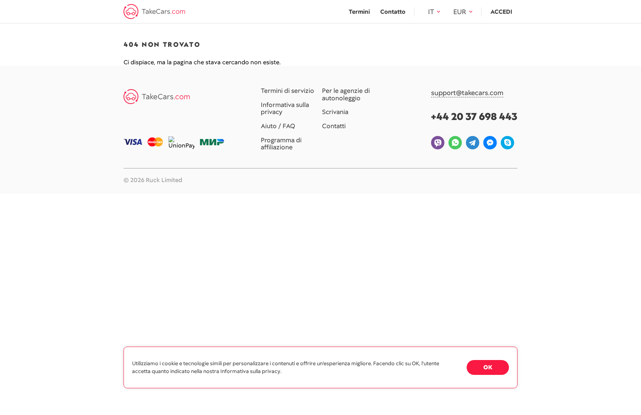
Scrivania (335, 112)
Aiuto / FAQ (278, 126)
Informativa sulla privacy (285, 108)
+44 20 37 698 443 (474, 116)
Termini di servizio (287, 91)
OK (487, 367)
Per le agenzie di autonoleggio (346, 94)
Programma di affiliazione (281, 144)
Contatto (392, 12)
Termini (359, 12)
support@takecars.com (467, 93)
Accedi (501, 12)
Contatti (334, 126)
